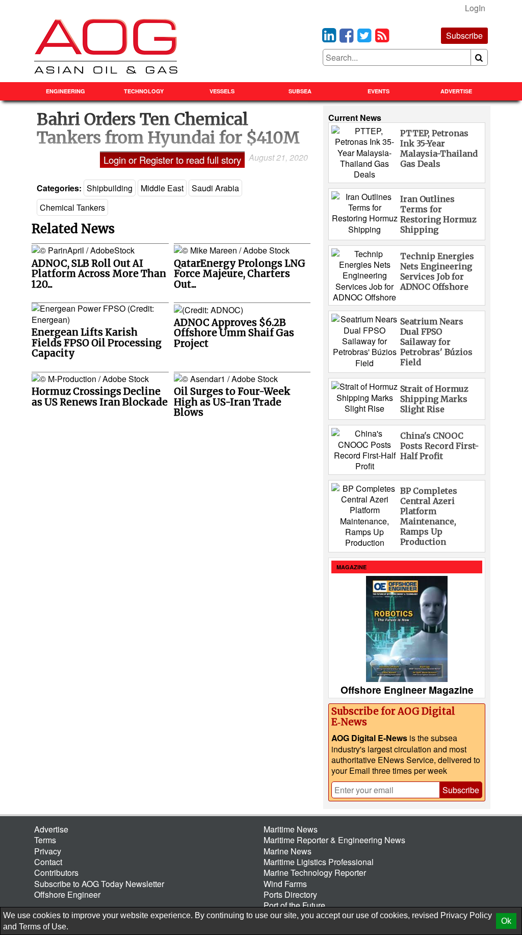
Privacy (47, 851)
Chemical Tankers (72, 207)
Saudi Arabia (215, 188)
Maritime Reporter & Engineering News (334, 840)
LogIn (475, 8)
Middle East (162, 188)
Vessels (222, 91)
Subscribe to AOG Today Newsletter (99, 883)
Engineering (65, 91)
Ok (506, 921)
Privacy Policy (466, 915)
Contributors (56, 872)
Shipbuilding (110, 188)
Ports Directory (290, 894)
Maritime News (291, 829)
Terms (45, 840)
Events (378, 91)
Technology (144, 91)
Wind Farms (285, 883)
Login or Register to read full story (172, 159)
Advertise (456, 91)
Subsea (300, 91)
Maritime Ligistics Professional (319, 861)
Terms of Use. (43, 926)
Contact (48, 861)
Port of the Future (294, 905)
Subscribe (464, 35)
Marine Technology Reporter (315, 872)
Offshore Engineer (67, 894)
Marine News (287, 851)
